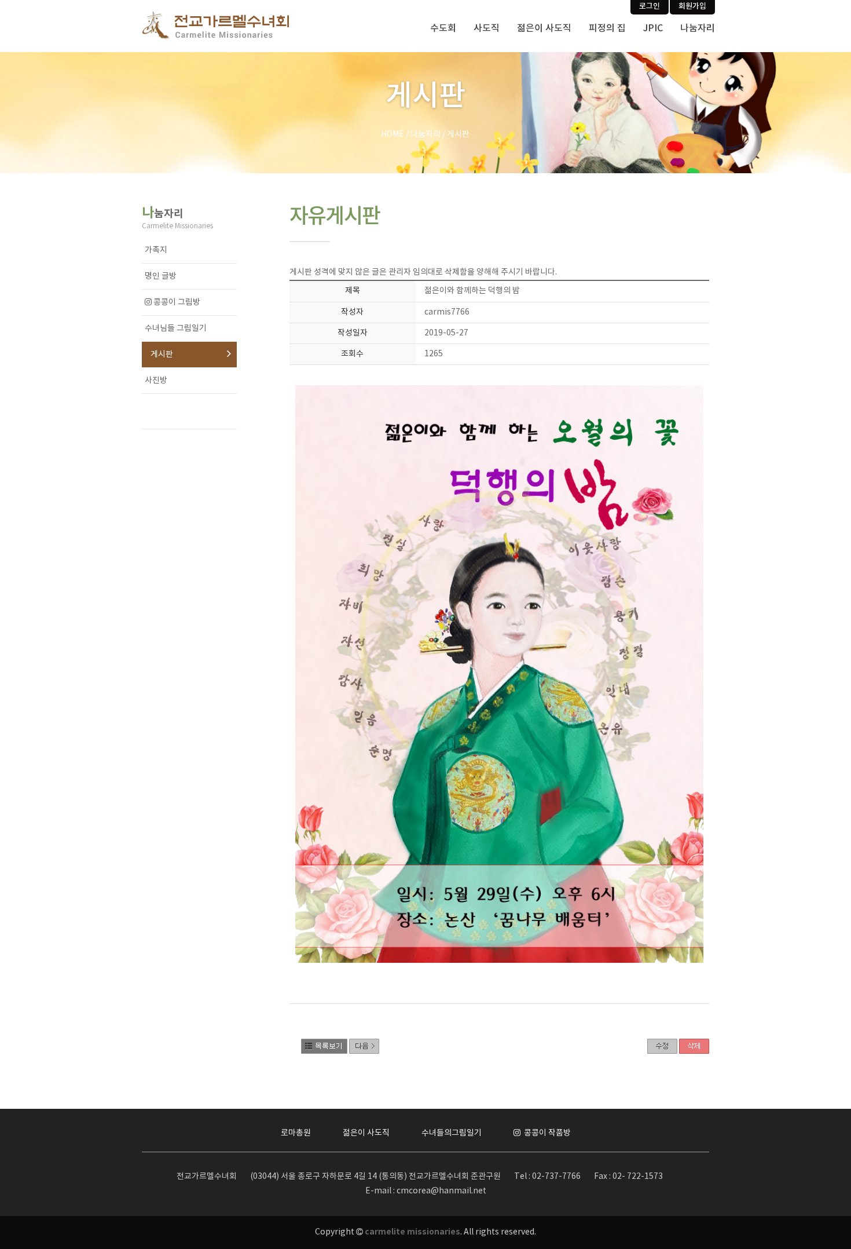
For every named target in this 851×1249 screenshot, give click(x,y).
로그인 (649, 6)
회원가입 (692, 6)
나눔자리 (697, 28)
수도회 (443, 28)
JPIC (653, 28)
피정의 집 (607, 28)
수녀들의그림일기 (451, 1133)
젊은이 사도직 (544, 28)
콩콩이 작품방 (546, 1133)
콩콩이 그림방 (176, 302)
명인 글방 (161, 276)
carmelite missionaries (412, 1232)
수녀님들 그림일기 (176, 328)
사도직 (487, 28)
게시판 (162, 354)
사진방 (156, 380)
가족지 (156, 250)
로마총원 (296, 1133)
